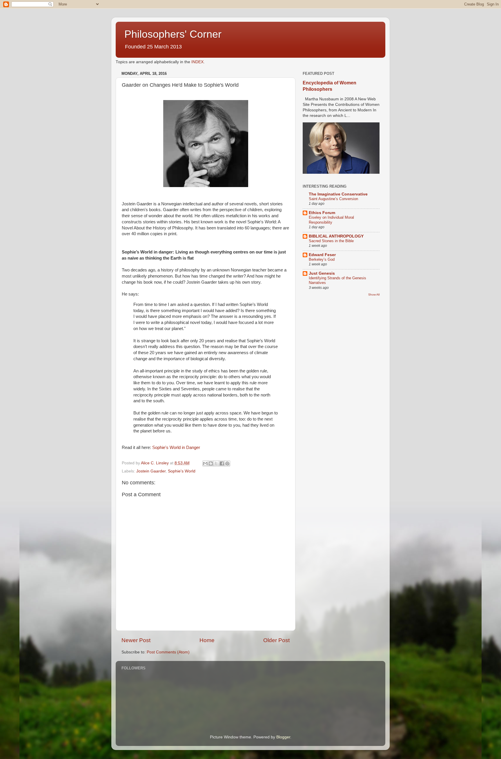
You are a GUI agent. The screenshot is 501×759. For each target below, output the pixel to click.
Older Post (276, 640)
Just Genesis (322, 273)
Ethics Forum (322, 213)
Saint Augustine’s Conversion (333, 199)
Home (207, 640)
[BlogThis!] (211, 463)
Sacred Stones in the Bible (331, 241)
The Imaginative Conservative (338, 194)
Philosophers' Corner (173, 34)
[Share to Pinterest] (227, 463)
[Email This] (205, 463)
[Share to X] (216, 463)
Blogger (283, 737)
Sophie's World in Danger (176, 447)
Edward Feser (322, 255)
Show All (374, 294)
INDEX (197, 62)
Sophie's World (181, 471)
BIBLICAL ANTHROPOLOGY (336, 236)
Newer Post (135, 640)
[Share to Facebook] (222, 463)
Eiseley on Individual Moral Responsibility (331, 219)
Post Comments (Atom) (168, 652)
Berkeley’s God (322, 259)
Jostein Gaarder (151, 471)
